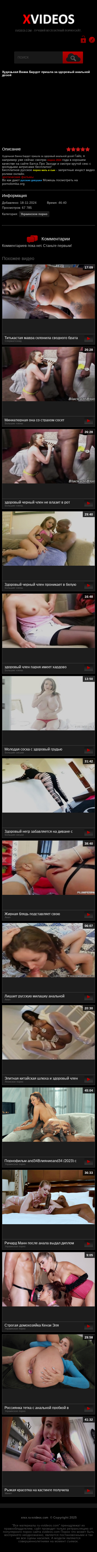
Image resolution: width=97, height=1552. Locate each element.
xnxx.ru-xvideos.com (34, 1517)
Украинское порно (34, 214)
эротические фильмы (18, 177)
